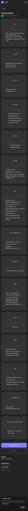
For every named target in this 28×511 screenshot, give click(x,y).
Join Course (14, 445)
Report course (5, 470)
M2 (4, 8)
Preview (14, 450)
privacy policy (5, 503)
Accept (22, 507)
